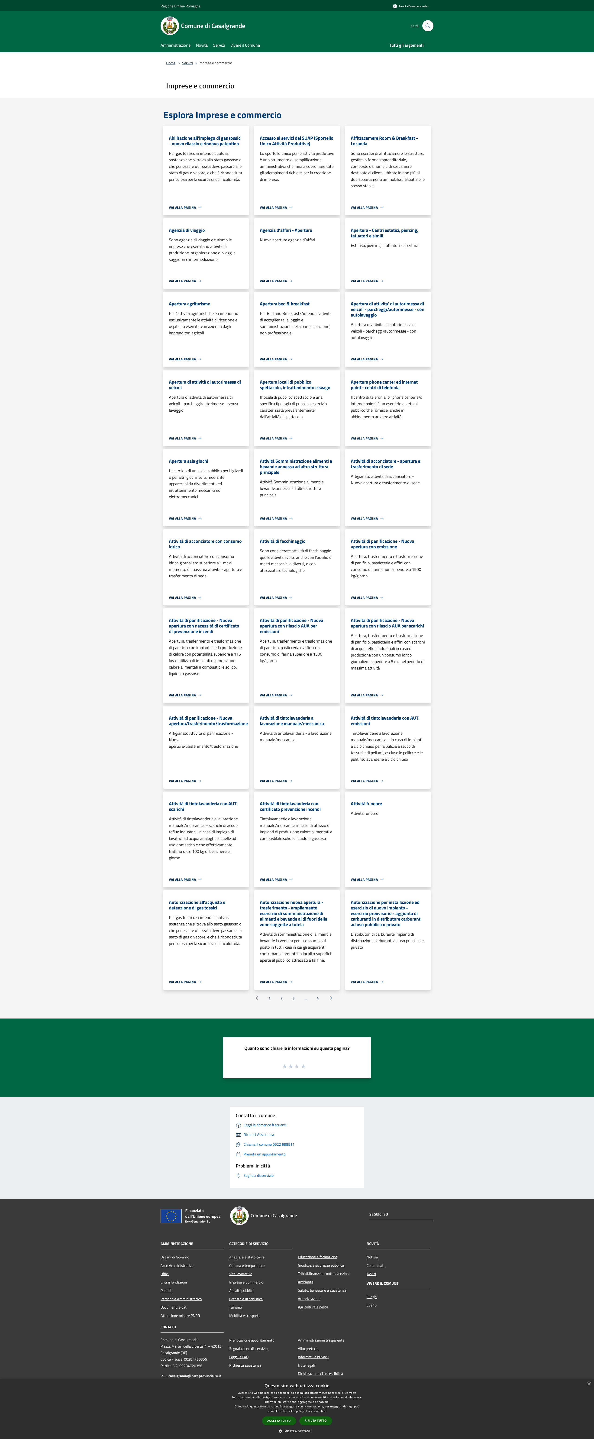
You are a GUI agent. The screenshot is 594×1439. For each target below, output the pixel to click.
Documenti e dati (174, 1307)
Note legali (306, 1365)
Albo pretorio (308, 1348)
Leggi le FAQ (239, 1357)
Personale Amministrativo (181, 1299)
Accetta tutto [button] (279, 1421)
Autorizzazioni (309, 1298)
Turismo (235, 1307)
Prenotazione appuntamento (251, 1340)
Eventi (372, 1305)
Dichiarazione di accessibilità (320, 1373)
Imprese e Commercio (246, 1282)
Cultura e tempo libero (247, 1265)
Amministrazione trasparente (321, 1340)
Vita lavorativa (240, 1274)
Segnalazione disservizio (248, 1348)
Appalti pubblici (241, 1290)
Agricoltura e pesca (313, 1307)
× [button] (589, 1384)
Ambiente (305, 1282)
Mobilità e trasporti (244, 1315)
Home (170, 63)
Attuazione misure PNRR (180, 1315)
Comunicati (375, 1265)
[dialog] (297, 1409)
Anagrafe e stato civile (247, 1257)
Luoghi (372, 1297)
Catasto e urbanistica (246, 1299)
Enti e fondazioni (174, 1282)
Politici (166, 1290)
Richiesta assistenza (245, 1365)
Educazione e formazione (317, 1257)
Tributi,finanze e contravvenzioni (324, 1273)
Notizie (372, 1257)
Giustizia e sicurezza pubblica (321, 1265)
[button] (296, 1431)
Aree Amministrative (177, 1265)
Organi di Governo (175, 1257)
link (323, 1411)
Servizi (187, 63)
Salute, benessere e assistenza (322, 1290)
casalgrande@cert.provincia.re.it (194, 1376)
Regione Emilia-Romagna (180, 6)
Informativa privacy (313, 1357)
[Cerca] (427, 25)
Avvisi (371, 1274)
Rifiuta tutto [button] (316, 1421)
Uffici (165, 1274)
